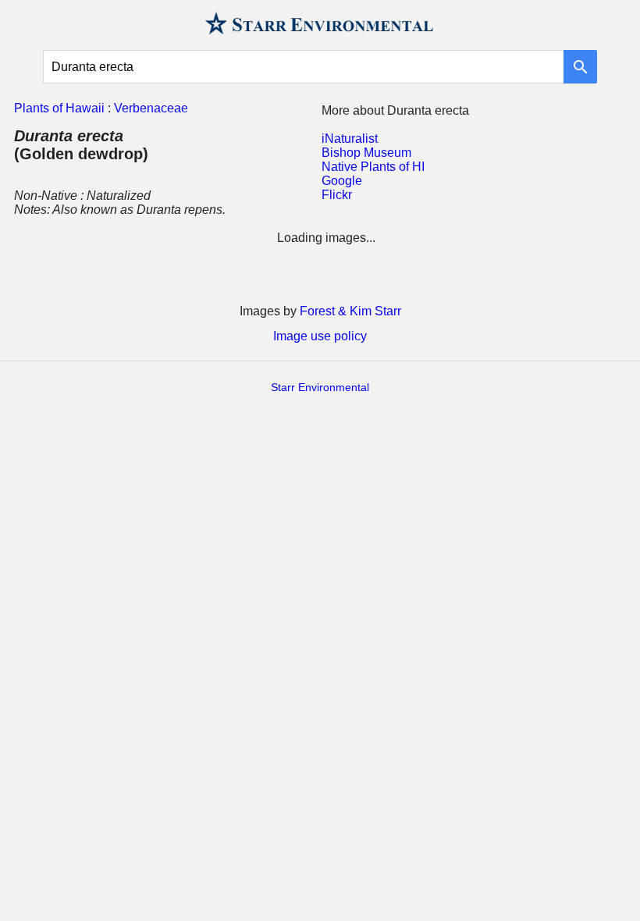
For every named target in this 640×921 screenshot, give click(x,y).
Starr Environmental (320, 387)
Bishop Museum (366, 152)
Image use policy (320, 336)
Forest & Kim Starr (350, 311)
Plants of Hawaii (59, 108)
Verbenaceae (151, 108)
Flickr (337, 194)
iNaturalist (350, 138)
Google (342, 180)
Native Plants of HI (373, 166)
